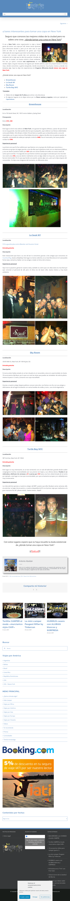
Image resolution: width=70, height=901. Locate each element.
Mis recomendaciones (15, 576)
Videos (6, 724)
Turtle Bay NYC (12, 87)
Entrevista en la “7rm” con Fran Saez (57, 870)
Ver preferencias (45, 897)
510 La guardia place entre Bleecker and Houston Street (20, 244)
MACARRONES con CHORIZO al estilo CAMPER (58, 837)
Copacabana (10, 99)
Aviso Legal (7, 836)
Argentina (7, 660)
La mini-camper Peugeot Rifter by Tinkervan (34, 624)
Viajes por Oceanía (10, 720)
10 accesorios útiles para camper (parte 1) (57, 849)
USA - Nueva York (25, 576)
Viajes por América (10, 708)
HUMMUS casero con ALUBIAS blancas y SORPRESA (55, 862)
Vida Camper (8, 700)
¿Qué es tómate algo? (10, 696)
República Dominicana (11, 676)
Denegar (35, 897)
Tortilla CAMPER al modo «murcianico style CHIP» (13, 624)
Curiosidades (8, 736)
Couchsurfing (7, 258)
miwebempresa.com (54, 891)
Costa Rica (7, 672)
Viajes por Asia (8, 712)
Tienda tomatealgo (10, 740)
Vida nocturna (33, 576)
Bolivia (6, 664)
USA (5, 680)
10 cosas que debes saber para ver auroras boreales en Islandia (57, 883)
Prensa (6, 732)
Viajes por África (9, 704)
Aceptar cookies (24, 897)
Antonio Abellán (26, 561)
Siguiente (63, 23)
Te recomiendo (8, 728)
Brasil (5, 668)
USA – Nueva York (9, 684)
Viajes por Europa (9, 716)
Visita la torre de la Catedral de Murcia (57, 876)
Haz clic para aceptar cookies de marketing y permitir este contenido (35, 842)
